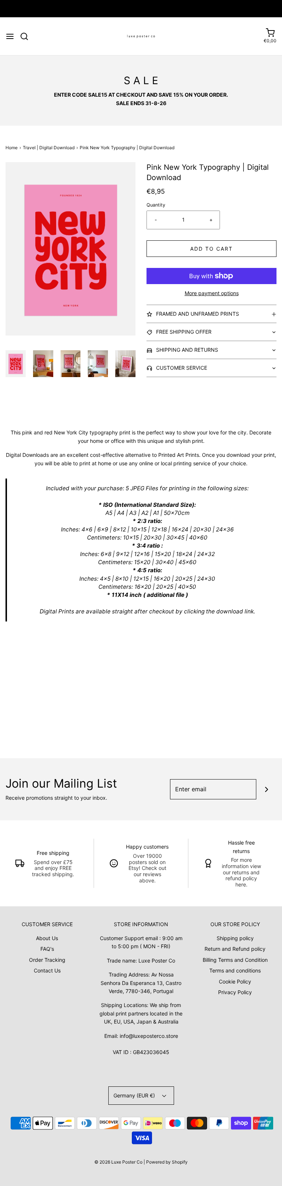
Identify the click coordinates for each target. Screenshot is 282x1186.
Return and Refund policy (235, 949)
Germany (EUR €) (134, 1095)
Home (12, 147)
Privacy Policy (235, 992)
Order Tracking (47, 960)
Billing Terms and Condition (235, 960)
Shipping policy (235, 938)
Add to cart (211, 249)
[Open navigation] (10, 36)
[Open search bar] (27, 36)
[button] (16, 363)
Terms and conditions (235, 970)
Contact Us (47, 970)
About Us (47, 938)
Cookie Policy (235, 981)
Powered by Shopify (167, 1162)
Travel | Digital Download (49, 147)
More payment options (212, 293)
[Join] (266, 789)
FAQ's (47, 949)
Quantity (156, 205)
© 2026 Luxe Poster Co (118, 1162)
